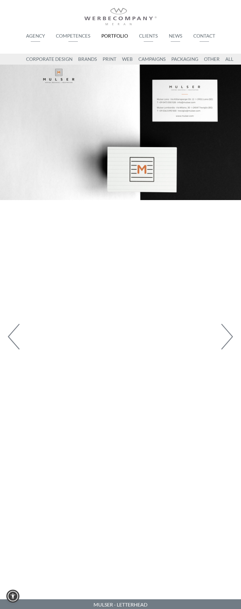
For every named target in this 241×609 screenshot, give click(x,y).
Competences (73, 36)
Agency (35, 36)
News (175, 36)
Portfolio (114, 36)
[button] (13, 596)
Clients (148, 36)
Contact (204, 36)
